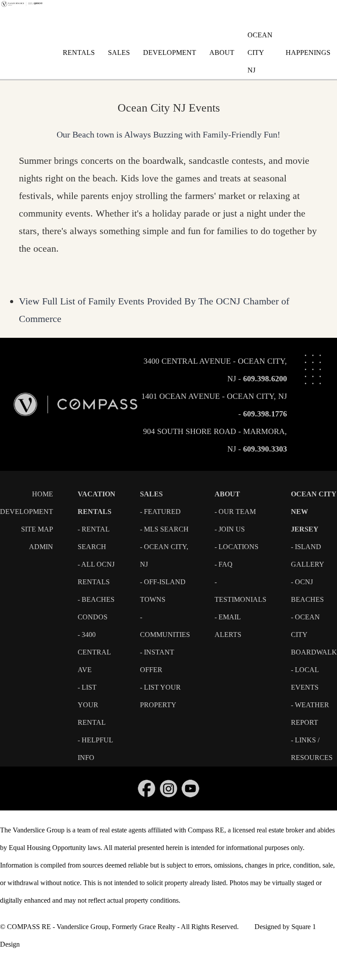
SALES (119, 52)
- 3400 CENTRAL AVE (94, 652)
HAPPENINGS (308, 52)
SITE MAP (37, 529)
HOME (42, 494)
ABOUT (221, 52)
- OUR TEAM (235, 511)
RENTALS (79, 52)
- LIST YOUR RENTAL (92, 705)
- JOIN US (230, 529)
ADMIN (41, 546)
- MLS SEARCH (164, 529)
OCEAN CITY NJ (259, 52)
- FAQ (224, 564)
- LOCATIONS (236, 546)
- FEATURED (160, 511)
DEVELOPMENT (169, 52)
